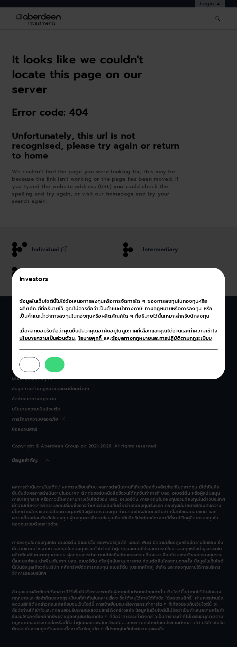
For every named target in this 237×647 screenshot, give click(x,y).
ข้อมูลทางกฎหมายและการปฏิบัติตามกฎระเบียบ (161, 338)
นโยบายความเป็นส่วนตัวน (47, 338)
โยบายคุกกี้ (91, 338)
